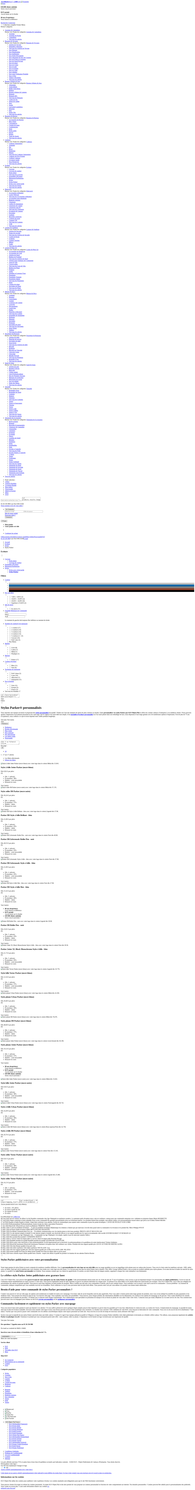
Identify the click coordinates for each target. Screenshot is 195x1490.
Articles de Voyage (15, 45)
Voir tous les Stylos (15, 185)
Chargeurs (12, 202)
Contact (7, 1363)
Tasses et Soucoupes (15, 403)
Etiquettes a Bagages (15, 46)
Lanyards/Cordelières (16, 107)
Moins (14, 642)
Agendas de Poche (15, 35)
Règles (11, 134)
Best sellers (8, 487)
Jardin (11, 271)
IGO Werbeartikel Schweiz (17, 1442)
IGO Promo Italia (14, 1426)
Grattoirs (12, 239)
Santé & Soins (9, 363)
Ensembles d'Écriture (15, 176)
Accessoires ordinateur (16, 193)
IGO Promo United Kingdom (18, 1444)
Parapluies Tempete (15, 277)
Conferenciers (13, 127)
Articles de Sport (14, 255)
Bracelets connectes (15, 217)
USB (10, 224)
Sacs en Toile (13, 70)
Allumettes (12, 85)
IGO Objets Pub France (13, 1422)
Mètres (11, 242)
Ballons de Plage (14, 268)
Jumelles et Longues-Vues (17, 273)
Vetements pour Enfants (16, 473)
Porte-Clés (12, 112)
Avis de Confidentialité (12, 1455)
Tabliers (11, 330)
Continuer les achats (11, 533)
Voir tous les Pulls (14, 451)
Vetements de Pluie (15, 465)
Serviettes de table (15, 341)
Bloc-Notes (12, 121)
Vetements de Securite (16, 467)
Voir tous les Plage (15, 288)
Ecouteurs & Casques (16, 211)
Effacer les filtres (10, 760)
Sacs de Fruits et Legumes (17, 59)
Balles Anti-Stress (14, 89)
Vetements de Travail (15, 471)
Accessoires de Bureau (16, 120)
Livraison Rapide (10, 485)
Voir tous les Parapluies (16, 281)
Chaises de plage (14, 284)
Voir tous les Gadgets (16, 222)
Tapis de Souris (14, 136)
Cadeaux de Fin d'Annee (17, 156)
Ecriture (7, 165)
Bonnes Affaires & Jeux (12, 81)
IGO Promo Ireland (15, 1438)
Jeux (10, 103)
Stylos (11, 180)
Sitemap (7, 1458)
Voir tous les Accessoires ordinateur (20, 196)
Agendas (12, 34)
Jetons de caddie (14, 101)
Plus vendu (8, 731)
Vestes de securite (14, 233)
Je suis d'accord (10, 1488)
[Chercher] (21, 500)
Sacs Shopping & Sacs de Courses (20, 57)
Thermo (11, 405)
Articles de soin (14, 367)
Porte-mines (13, 173)
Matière (7, 643)
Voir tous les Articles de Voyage (19, 48)
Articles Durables (10, 483)
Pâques (11, 153)
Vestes (11, 460)
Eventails (12, 434)
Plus (10, 642)
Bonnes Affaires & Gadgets (18, 92)
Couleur (7, 580)
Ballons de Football (15, 257)
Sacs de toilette (13, 381)
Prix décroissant (10, 734)
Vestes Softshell (14, 462)
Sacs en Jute (13, 67)
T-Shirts (11, 454)
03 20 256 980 (5, 538)
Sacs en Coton (13, 65)
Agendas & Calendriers (12, 30)
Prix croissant (9, 733)
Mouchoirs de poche (15, 379)
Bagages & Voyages (11, 41)
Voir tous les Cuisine (15, 314)
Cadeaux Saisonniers (15, 143)
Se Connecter (10, 509)
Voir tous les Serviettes (16, 326)
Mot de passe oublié (11, 513)
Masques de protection (16, 378)
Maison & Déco (10, 292)
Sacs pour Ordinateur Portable (18, 74)
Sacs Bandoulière (14, 52)
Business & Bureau (11, 116)
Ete (10, 147)
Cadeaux (8, 140)
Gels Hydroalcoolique (16, 374)
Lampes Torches (14, 240)
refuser (3, 1488)
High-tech (8, 189)
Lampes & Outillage (11, 228)
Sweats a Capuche (15, 449)
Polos (10, 443)
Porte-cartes (12, 131)
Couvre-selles (13, 264)
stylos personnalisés (42, 713)
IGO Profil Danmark (15, 1433)
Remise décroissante (11, 729)
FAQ (7, 494)
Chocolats (12, 354)
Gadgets (11, 215)
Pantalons (12, 442)
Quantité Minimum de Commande (16, 611)
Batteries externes (14, 200)
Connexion (9, 517)
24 (2, 748)
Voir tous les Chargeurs (16, 209)
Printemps (12, 151)
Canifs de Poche (14, 237)
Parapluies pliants (14, 279)
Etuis (10, 129)
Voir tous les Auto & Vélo (17, 266)
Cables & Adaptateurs (16, 204)
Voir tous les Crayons (16, 174)
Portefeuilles (13, 445)
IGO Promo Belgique (16, 1429)
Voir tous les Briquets (16, 98)
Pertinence (5, 723)
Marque (7, 655)
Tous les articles (10, 476)
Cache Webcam (14, 195)
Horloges (12, 317)
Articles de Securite (15, 231)
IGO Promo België (15, 1428)
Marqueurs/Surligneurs (16, 178)
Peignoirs (12, 323)
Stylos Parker (13, 182)
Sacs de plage (13, 63)
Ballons (11, 90)
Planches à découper (15, 312)
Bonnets (11, 423)
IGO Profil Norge (14, 1446)
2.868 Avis (16, 1217)
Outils (11, 244)
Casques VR (13, 220)
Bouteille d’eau (14, 359)
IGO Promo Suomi (15, 1440)
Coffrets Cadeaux (14, 158)
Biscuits (11, 346)
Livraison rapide (14, 160)
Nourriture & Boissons (12, 334)
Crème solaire (13, 372)
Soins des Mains (14, 383)
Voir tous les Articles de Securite (19, 235)
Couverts (12, 304)
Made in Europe (10, 491)
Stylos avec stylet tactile (16, 184)
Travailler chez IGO (11, 1350)
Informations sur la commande (14, 1362)
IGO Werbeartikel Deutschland (19, 1437)
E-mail (26, 538)
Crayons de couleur (15, 171)
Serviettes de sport (15, 324)
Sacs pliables (13, 72)
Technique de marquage (12, 669)
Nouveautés (9, 489)
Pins (10, 110)
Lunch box (12, 308)
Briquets (11, 94)
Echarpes (12, 432)
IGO (6, 1346)
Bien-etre (12, 370)
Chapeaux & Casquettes (16, 427)
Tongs (11, 456)
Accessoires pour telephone (18, 198)
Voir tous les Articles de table (18, 345)
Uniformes (12, 458)
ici (48, 1486)
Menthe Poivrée (14, 356)
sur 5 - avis (11, 2)
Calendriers (12, 37)
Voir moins (10, 720)
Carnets (7, 1379)
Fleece (11, 436)
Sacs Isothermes (14, 54)
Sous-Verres (13, 328)
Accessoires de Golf (15, 253)
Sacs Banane (13, 50)
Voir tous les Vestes (15, 463)
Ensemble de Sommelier (16, 315)
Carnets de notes (14, 125)
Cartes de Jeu (13, 99)
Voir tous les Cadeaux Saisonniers (20, 154)
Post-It (11, 132)
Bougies (11, 297)
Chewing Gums (14, 352)
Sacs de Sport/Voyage (16, 61)
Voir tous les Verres (15, 414)
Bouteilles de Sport (15, 392)
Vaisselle (7, 387)
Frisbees (11, 270)
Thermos (12, 398)
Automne (12, 145)
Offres (7, 482)
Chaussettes (12, 429)
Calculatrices (13, 123)
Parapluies (12, 275)
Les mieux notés (10, 736)
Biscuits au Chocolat (15, 350)
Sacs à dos (8, 1377)
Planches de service (15, 339)
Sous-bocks (12, 343)
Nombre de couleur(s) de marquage (16, 624)
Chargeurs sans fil (14, 207)
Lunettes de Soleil (14, 438)
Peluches (12, 109)
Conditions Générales (12, 1451)
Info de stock (9, 605)
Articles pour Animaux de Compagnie (21, 260)
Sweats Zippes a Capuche (17, 453)
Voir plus (4, 720)
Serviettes (12, 321)
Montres (11, 440)
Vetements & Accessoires (13, 418)
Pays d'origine (9, 681)
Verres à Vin (13, 412)
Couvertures (13, 299)
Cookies (7, 1457)
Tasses (11, 401)
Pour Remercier (14, 162)
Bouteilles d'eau (14, 390)
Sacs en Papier (13, 68)
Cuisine (11, 301)
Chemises (12, 431)
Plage (10, 282)
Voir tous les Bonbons (16, 357)
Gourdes (7, 1375)
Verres (11, 407)
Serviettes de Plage (15, 286)
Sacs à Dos (12, 76)
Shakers (11, 396)
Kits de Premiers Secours (17, 376)
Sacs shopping (9, 1397)
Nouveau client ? (10, 515)
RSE (6, 1348)
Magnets (11, 319)
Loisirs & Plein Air (11, 248)
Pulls (10, 447)
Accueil (7, 542)
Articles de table (14, 337)
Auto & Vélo (13, 262)
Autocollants (13, 87)
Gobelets (12, 394)
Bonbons (12, 348)
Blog (6, 493)
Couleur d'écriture (10, 661)
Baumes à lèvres (14, 368)
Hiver (11, 149)
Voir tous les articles (15, 39)
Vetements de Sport (15, 469)
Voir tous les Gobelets (16, 399)
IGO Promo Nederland (16, 1448)
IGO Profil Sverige (15, 1431)
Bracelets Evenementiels (17, 425)
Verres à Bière (13, 410)
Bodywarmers (13, 421)
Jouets (11, 105)
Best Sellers (30, 537)
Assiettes (12, 295)
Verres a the (12, 409)
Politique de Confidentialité (13, 1453)
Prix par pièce (9, 593)
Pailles (11, 310)
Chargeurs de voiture (15, 206)
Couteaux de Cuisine (15, 303)
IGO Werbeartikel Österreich (18, 1424)
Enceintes (12, 213)
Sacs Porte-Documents (16, 56)
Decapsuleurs (13, 306)
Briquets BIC (13, 96)
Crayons (11, 169)
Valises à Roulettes (15, 78)
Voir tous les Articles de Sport (18, 259)
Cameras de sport (14, 218)
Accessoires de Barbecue (17, 251)
